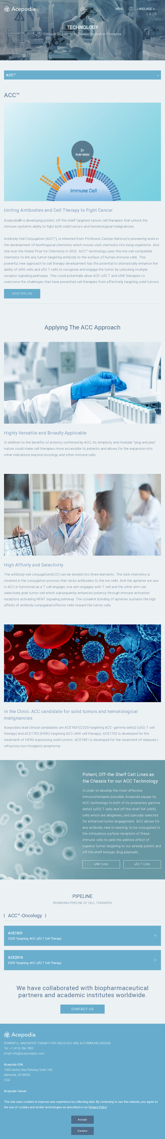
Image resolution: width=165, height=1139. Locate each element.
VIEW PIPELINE (22, 293)
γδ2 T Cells (142, 864)
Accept (82, 1119)
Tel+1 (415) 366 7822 (18, 1048)
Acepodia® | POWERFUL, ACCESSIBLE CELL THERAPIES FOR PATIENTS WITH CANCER (19, 9)
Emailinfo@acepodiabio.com (24, 1053)
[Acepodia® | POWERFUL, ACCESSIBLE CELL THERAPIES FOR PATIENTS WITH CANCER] (19, 1035)
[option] (82, 30)
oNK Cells (101, 864)
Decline (82, 1130)
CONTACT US (82, 1009)
